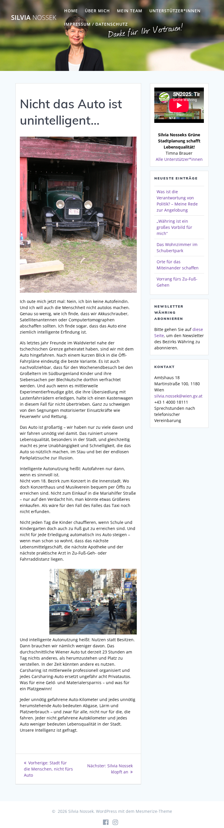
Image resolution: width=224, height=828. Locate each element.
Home (71, 10)
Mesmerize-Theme (154, 811)
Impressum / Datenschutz (96, 24)
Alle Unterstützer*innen (179, 159)
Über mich (97, 10)
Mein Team (129, 10)
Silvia (33, 17)
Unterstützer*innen (175, 10)
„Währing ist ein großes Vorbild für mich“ (174, 227)
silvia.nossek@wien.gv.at (178, 396)
